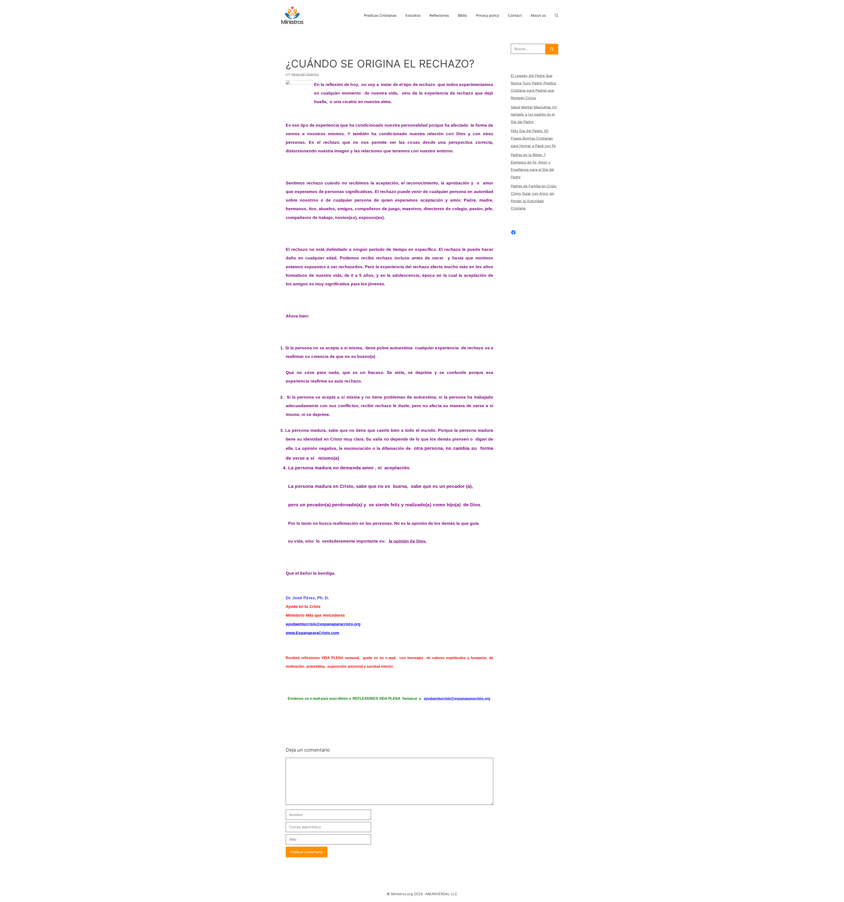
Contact (515, 15)
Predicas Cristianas (380, 15)
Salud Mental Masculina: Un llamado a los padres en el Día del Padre (534, 114)
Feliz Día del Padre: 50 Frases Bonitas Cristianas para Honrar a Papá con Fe (533, 138)
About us (538, 15)
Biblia (462, 15)
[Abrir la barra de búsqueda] (556, 15)
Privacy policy (487, 15)
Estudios (413, 15)
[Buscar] (552, 49)
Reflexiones (439, 15)
